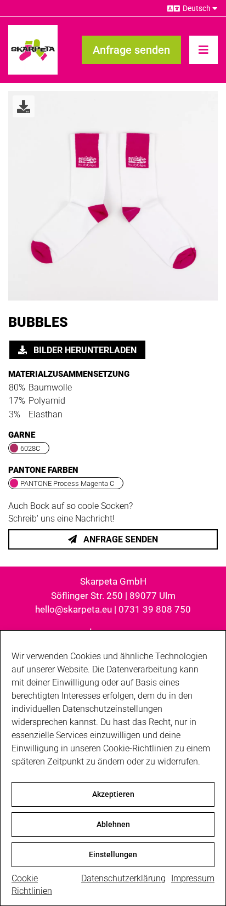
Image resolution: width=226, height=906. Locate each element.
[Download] (24, 106)
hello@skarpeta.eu (73, 609)
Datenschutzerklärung (123, 878)
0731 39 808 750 (154, 609)
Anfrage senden (119, 539)
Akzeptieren (113, 794)
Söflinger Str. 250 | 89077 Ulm (113, 595)
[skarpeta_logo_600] (33, 29)
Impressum (192, 878)
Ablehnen (113, 824)
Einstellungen (113, 854)
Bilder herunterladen (84, 350)
